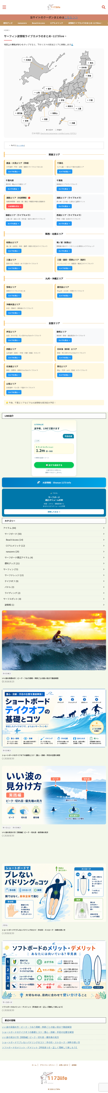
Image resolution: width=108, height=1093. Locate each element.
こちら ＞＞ (71, 17)
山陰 (38, 92)
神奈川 (70, 106)
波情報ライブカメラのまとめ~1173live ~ (85, 23)
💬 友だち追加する (54, 465)
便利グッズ (8, 23)
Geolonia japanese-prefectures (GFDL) (58, 133)
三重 (79, 108)
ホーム (34, 1065)
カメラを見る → (14, 171)
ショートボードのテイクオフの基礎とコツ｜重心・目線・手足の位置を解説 (31, 755)
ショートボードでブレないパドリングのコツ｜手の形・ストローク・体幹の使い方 (33, 930)
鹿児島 (19, 113)
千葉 (91, 100)
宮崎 (26, 120)
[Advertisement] (54, 852)
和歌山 (55, 113)
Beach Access (38, 23)
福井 (49, 88)
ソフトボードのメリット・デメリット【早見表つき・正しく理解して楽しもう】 (33, 1007)
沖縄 (73, 123)
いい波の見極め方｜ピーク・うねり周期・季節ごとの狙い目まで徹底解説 (30, 678)
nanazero (22, 23)
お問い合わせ (63, 1065)
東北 (91, 62)
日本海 (84, 67)
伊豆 (62, 100)
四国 (45, 119)
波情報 (74, 1065)
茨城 (89, 75)
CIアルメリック (56, 23)
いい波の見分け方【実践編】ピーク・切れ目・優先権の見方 (25, 832)
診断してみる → (54, 512)
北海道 (28, 59)
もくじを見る (20, 145)
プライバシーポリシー (48, 1065)
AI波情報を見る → (14, 206)
